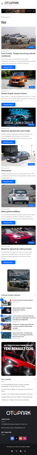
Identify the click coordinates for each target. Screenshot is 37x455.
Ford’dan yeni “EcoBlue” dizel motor (11, 400)
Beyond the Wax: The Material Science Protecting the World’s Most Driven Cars (23, 335)
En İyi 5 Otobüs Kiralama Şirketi (23, 300)
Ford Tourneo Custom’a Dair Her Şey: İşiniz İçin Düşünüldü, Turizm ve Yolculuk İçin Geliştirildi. (24, 318)
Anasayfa (5, 17)
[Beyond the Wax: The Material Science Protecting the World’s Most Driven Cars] (6, 335)
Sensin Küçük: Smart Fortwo (14, 93)
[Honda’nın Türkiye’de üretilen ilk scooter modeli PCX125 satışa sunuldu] (6, 327)
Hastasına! (6, 170)
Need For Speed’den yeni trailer (15, 131)
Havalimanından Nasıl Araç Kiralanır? (11, 397)
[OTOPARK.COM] (11, 3)
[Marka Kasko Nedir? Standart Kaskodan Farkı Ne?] (6, 310)
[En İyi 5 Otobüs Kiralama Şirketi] (6, 302)
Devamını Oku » (8, 67)
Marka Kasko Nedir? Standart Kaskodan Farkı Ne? (22, 309)
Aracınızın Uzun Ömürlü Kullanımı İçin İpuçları (13, 394)
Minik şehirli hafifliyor (10, 211)
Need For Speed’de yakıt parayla (16, 249)
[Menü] (2, 4)
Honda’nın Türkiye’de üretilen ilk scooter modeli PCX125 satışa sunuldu (23, 326)
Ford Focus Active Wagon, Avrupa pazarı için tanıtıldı (15, 389)
